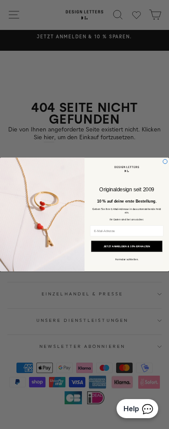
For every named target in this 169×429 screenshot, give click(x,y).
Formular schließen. (127, 259)
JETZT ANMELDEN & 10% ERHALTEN (127, 246)
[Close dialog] (165, 161)
